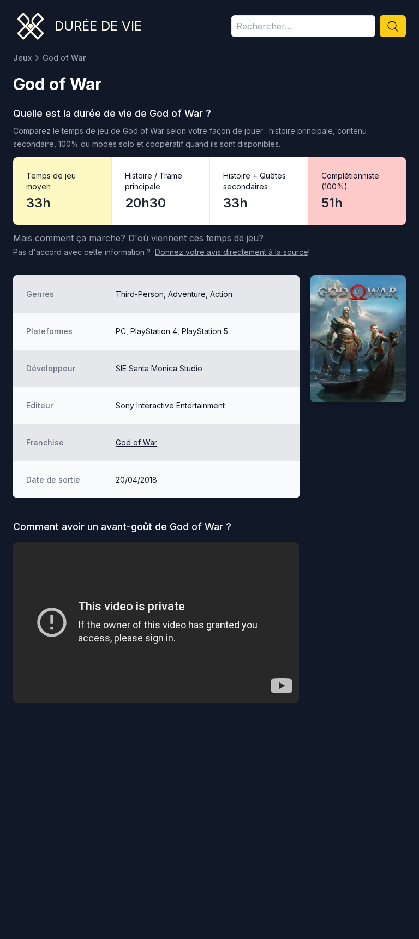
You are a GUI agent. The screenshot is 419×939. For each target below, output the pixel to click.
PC (121, 331)
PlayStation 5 (205, 331)
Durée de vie (98, 26)
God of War (136, 442)
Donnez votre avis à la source (231, 252)
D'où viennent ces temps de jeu (193, 238)
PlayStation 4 (153, 331)
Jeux (22, 57)
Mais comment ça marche (67, 238)
